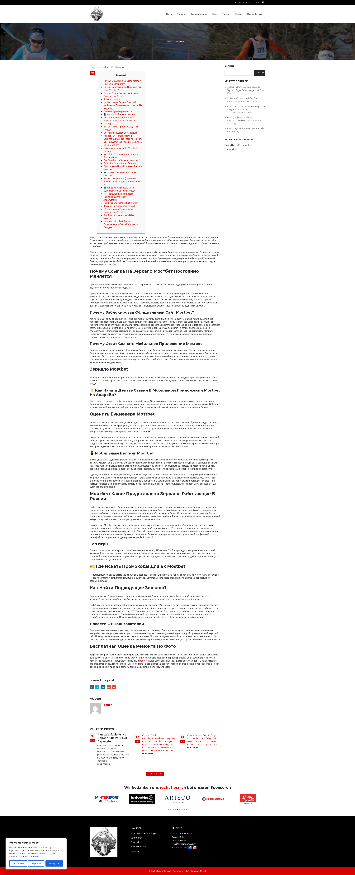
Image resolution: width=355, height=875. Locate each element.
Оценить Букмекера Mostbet (118, 111)
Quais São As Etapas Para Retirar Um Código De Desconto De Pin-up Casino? (158, 738)
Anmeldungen (138, 846)
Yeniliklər (115, 750)
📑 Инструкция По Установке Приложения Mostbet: (118, 210)
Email (114, 687)
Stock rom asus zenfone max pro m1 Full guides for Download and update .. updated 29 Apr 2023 (246, 109)
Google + (109, 687)
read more (103, 753)
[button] (148, 774)
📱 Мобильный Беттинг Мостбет (119, 114)
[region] (36, 853)
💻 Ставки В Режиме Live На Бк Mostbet (119, 174)
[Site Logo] (97, 14)
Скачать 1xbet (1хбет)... (205, 750)
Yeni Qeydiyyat (104, 737)
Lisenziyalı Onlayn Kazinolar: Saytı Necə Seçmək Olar (113, 744)
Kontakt (135, 842)
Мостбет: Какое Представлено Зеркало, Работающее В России (119, 119)
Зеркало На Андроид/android (119, 206)
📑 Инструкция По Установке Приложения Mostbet (118, 195)
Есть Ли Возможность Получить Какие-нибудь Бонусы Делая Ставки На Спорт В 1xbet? (203, 746)
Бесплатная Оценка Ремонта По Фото (123, 138)
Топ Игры (108, 123)
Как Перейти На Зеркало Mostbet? (121, 160)
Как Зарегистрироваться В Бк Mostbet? (118, 217)
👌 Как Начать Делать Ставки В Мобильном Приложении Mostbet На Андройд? (122, 105)
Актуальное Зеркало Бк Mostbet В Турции (121, 149)
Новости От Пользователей (117, 135)
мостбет (143, 660)
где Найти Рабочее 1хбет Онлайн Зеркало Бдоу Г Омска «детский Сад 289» (245, 90)
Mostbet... (125, 750)
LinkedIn (103, 687)
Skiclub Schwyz (254, 13)
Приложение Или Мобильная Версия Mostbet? (122, 168)
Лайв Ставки (110, 200)
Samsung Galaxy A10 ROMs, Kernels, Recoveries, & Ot (245, 130)
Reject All (36, 863)
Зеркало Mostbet (112, 99)
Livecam (135, 851)
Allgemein (120, 67)
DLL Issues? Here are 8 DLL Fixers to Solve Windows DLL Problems (244, 100)
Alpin (214, 13)
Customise (18, 863)
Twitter (97, 687)
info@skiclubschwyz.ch (246, 2)
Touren (226, 13)
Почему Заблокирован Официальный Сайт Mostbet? (122, 88)
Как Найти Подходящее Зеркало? (120, 132)
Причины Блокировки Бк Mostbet (120, 203)
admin (106, 67)
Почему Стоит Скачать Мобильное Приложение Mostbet (121, 95)
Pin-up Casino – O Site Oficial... (158, 744)
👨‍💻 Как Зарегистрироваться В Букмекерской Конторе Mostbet (119, 189)
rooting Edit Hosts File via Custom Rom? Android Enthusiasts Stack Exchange (244, 120)
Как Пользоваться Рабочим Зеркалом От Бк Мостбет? (122, 143)
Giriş (108, 750)
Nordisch (181, 13)
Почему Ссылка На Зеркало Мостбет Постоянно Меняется (122, 82)
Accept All (54, 863)
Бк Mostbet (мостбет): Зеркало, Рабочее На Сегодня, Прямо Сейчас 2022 (122, 181)
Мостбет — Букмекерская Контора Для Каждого (120, 156)
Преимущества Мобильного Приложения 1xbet (200, 738)
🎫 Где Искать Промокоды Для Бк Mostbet (120, 128)
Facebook (92, 687)
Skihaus (239, 13)
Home (169, 13)
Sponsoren (136, 837)
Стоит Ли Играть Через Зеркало (119, 163)
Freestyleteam (199, 13)
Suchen (229, 66)
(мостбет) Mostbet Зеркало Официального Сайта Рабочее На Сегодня (121, 224)
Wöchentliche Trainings (143, 833)
